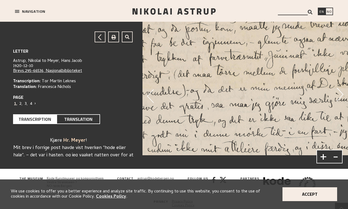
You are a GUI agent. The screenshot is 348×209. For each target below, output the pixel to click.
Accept (310, 194)
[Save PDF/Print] (113, 36)
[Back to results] (100, 36)
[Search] (310, 12)
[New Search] (127, 36)
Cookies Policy (111, 196)
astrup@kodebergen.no (155, 179)
